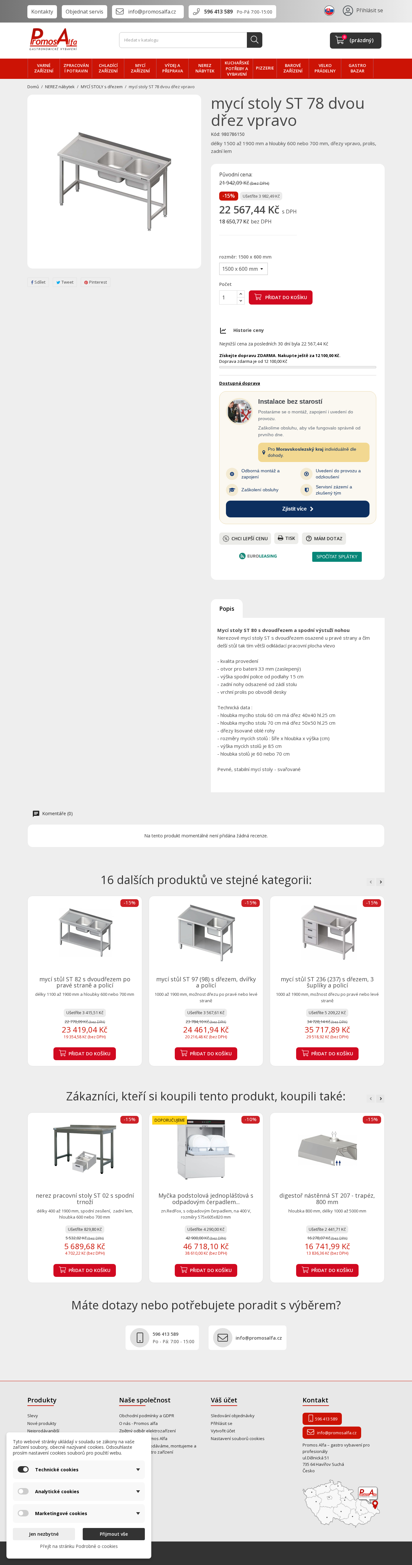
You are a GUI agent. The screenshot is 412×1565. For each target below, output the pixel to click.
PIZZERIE (265, 68)
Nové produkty (41, 1423)
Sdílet (39, 282)
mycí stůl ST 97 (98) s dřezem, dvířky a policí (206, 982)
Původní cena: (235, 175)
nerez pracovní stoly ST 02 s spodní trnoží (85, 1199)
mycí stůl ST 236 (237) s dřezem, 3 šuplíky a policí (327, 982)
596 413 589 (218, 11)
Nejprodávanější (43, 1431)
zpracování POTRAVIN (76, 68)
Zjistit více (294, 509)
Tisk (290, 538)
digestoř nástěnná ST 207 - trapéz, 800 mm (327, 1199)
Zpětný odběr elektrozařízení (147, 1431)
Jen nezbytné (44, 1534)
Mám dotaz (323, 538)
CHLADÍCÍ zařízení (108, 68)
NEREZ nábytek (204, 68)
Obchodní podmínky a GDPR (146, 1416)
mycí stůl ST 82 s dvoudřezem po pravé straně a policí (84, 982)
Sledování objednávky (233, 1416)
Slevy (32, 1416)
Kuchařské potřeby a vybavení (237, 68)
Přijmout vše (114, 1534)
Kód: (215, 134)
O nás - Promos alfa (138, 1423)
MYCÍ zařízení (140, 68)
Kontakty (42, 11)
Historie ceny (248, 330)
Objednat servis (84, 11)
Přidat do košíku (285, 297)
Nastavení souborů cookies (238, 1438)
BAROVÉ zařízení (293, 68)
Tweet (67, 282)
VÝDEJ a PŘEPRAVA (172, 68)
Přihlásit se (221, 1423)
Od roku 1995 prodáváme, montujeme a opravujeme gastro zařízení (157, 1449)
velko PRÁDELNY (325, 68)
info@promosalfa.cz (152, 11)
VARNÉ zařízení (43, 68)
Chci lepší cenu (249, 538)
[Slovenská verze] (330, 10)
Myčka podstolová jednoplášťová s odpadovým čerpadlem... (205, 1199)
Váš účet (224, 1400)
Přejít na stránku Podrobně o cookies (79, 1546)
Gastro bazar (357, 68)
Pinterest (98, 282)
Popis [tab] (226, 608)
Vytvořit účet (223, 1431)
